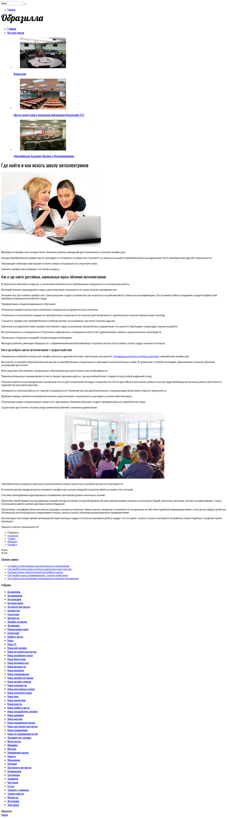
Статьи (10, 786)
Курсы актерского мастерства (21, 652)
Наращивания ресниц (18, 752)
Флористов (12, 797)
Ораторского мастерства (19, 767)
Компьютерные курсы (18, 629)
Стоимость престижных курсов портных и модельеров (38, 565)
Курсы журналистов (17, 685)
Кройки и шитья (15, 637)
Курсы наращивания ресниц (21, 723)
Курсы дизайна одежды (19, 681)
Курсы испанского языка (19, 693)
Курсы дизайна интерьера (20, 678)
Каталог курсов (15, 33)
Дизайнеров (13, 625)
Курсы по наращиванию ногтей (22, 734)
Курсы (10, 640)
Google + (12, 544)
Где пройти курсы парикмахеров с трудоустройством (37, 575)
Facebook (12, 535)
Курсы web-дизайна (17, 648)
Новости (11, 756)
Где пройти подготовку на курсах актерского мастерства (39, 569)
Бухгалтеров (13, 614)
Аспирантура (13, 610)
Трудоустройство (15, 794)
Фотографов (13, 801)
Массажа (11, 749)
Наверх (4, 815)
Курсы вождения (15, 670)
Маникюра (12, 745)
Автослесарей (14, 599)
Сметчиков (12, 782)
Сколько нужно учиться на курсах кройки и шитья (35, 572)
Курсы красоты (14, 704)
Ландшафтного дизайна (19, 738)
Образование (13, 760)
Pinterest (12, 541)
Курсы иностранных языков (21, 689)
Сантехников (13, 775)
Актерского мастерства (18, 607)
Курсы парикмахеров (17, 730)
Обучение (12, 764)
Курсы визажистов (16, 666)
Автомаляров (13, 592)
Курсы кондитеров (16, 700)
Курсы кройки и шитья (18, 708)
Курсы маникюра (15, 715)
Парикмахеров (14, 771)
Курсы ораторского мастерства (22, 726)
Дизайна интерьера (17, 622)
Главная (11, 10)
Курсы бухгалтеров (16, 659)
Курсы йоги (12, 696)
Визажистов (13, 618)
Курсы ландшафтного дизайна (22, 711)
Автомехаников (14, 595)
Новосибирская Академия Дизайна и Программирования (44, 156)
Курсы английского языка (20, 655)
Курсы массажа (14, 719)
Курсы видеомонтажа (18, 663)
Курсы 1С (11, 644)
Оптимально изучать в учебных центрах (136, 356)
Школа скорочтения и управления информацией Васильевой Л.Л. (49, 115)
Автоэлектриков (15, 603)
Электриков (13, 805)
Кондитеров (13, 633)
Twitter (11, 538)
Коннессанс (20, 74)
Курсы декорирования (18, 674)
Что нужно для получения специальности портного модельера (43, 578)
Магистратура (14, 741)
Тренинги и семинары (18, 790)
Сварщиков (12, 779)
